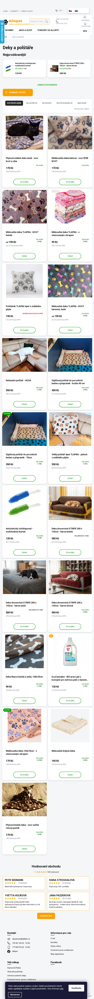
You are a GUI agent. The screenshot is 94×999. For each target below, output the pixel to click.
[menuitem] (10, 30)
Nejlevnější (31, 103)
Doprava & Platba (14, 968)
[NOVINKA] (24, 430)
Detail (24, 256)
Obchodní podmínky (15, 972)
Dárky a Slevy (27, 11)
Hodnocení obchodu (46, 866)
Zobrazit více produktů (47, 85)
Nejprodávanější (64, 103)
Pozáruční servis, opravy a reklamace (21, 980)
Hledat (46, 21)
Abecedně (81, 103)
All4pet (15, 951)
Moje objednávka (57, 954)
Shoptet (88, 996)
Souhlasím (76, 988)
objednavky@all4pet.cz (21, 939)
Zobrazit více (46, 916)
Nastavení (15, 994)
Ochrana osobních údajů (16, 976)
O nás (5, 11)
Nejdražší (47, 103)
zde (61, 989)
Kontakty (14, 11)
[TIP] (70, 652)
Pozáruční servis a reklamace (62, 950)
